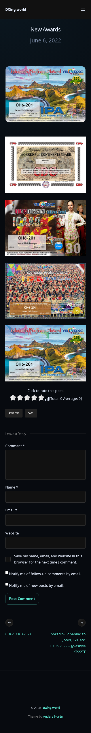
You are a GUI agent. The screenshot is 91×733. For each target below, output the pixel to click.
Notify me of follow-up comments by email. (45, 573)
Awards (13, 413)
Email (11, 510)
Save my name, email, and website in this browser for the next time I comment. (48, 559)
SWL (31, 413)
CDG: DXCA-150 (18, 634)
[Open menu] (83, 9)
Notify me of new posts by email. (36, 585)
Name (11, 487)
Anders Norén (53, 716)
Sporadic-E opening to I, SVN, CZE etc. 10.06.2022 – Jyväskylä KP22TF (67, 643)
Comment (15, 445)
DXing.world (15, 9)
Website (12, 533)
